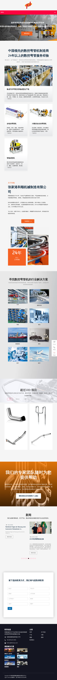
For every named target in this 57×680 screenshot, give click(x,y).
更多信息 (9, 552)
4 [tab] (26, 558)
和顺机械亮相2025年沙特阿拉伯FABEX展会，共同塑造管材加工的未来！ (40, 540)
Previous (2, 28)
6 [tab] (30, 558)
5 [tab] (28, 558)
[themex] (28, 5)
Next (55, 28)
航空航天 (7, 660)
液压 (18, 666)
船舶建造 (7, 666)
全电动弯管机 (11, 123)
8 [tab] (33, 558)
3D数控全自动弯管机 (39, 123)
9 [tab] (35, 558)
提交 (10, 608)
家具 (18, 653)
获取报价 (27, 33)
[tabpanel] (17, 539)
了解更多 (9, 99)
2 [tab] (23, 558)
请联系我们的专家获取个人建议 (28, 496)
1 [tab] (21, 558)
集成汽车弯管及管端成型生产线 (18, 89)
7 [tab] (31, 558)
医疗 (18, 660)
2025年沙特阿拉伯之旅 (13, 539)
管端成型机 (11, 158)
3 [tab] (25, 558)
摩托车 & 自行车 (8, 653)
